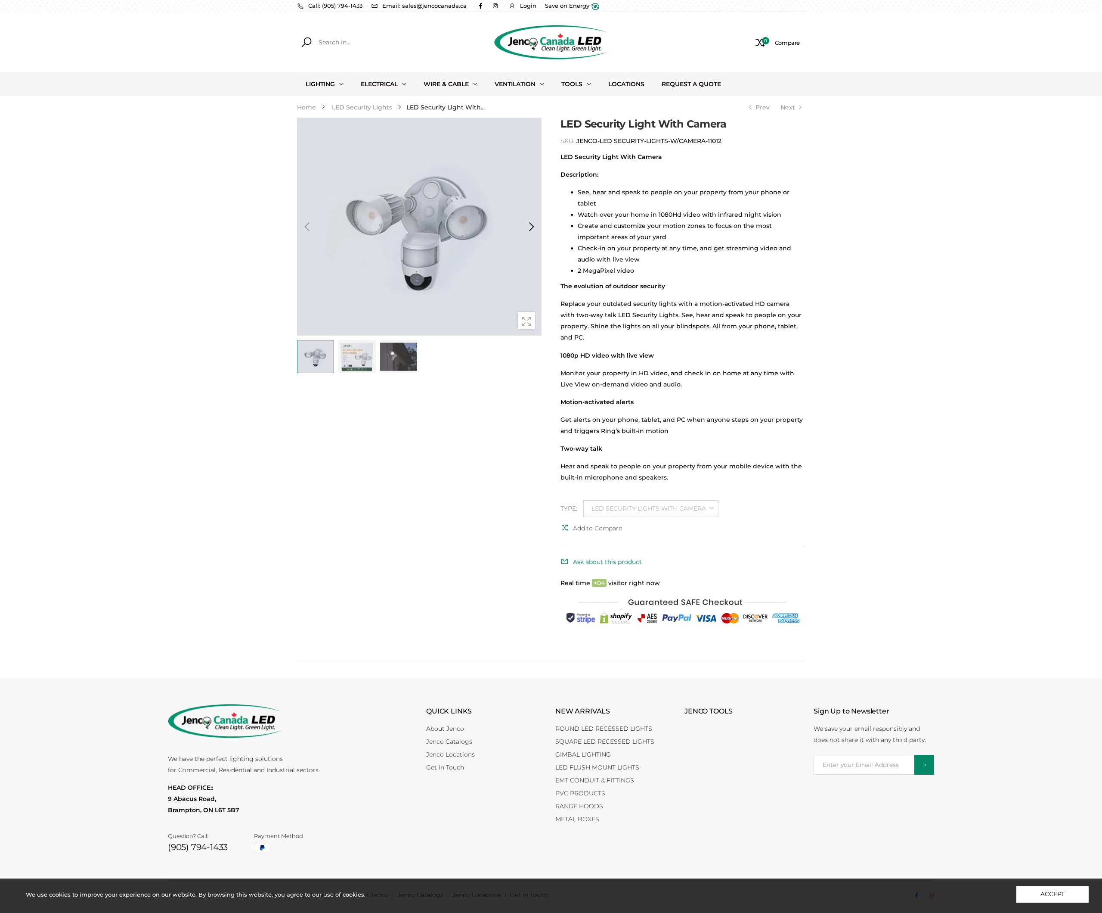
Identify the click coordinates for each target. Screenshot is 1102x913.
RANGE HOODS (579, 806)
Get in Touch (445, 767)
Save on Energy (568, 5)
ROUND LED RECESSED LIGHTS (603, 728)
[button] (530, 226)
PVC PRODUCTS (580, 793)
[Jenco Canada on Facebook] (480, 5)
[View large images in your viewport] (526, 320)
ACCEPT (1052, 894)
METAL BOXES (577, 819)
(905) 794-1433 (198, 847)
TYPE (568, 508)
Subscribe (924, 765)
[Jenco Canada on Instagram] (495, 5)
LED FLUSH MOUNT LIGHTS (597, 767)
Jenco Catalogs (449, 741)
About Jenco (445, 728)
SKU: (568, 141)
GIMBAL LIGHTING (583, 754)
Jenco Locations (450, 754)
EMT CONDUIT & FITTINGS (594, 780)
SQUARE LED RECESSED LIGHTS (604, 741)
